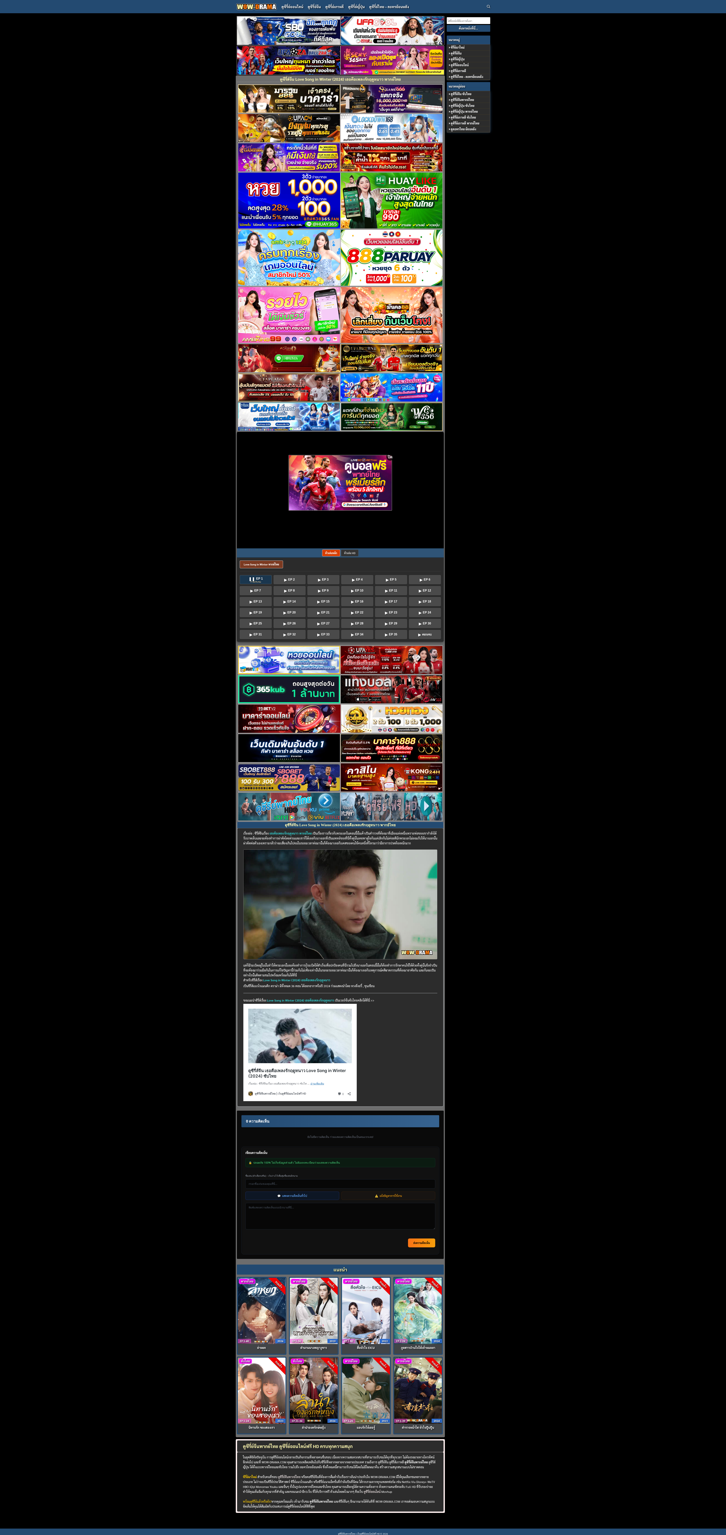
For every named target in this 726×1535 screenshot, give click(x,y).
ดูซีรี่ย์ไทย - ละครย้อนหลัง (467, 77)
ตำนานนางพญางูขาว (313, 1348)
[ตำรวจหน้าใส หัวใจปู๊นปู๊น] (418, 1390)
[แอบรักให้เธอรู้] (366, 1390)
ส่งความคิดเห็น (421, 1243)
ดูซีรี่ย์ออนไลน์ (292, 6)
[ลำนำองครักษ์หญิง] (314, 1390)
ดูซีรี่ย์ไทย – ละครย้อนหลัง (389, 6)
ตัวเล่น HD (349, 553)
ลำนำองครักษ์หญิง (314, 1427)
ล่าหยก (261, 1348)
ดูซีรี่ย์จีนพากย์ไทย (289, 1477)
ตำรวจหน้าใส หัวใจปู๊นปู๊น (418, 1427)
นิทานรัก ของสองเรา (262, 1427)
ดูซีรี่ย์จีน (314, 6)
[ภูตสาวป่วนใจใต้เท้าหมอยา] (418, 1310)
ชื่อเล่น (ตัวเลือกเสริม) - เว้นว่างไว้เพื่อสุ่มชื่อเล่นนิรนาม (271, 1175)
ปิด (390, 456)
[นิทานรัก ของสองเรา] (262, 1390)
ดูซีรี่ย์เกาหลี (334, 6)
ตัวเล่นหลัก (331, 553)
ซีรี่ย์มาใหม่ (458, 47)
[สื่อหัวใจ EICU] (366, 1310)
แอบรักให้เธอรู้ (366, 1427)
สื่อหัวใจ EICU (366, 1348)
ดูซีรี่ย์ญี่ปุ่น (356, 6)
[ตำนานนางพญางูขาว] (314, 1310)
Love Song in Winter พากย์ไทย (261, 564)
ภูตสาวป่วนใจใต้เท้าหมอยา (418, 1348)
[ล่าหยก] (262, 1310)
